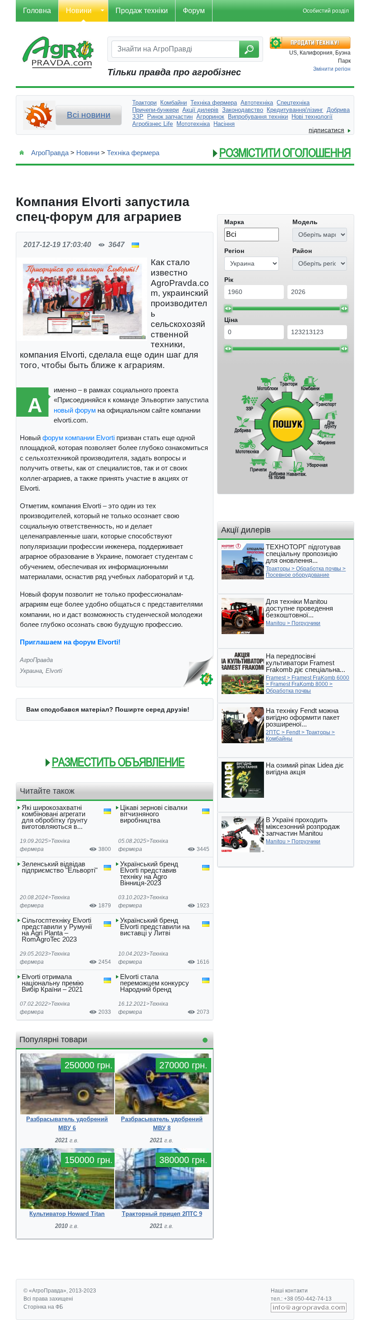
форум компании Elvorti (78, 438)
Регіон (234, 250)
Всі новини (89, 115)
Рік (228, 279)
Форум (194, 10)
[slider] (227, 308)
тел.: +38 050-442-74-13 (301, 1299)
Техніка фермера (133, 152)
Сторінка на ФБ (43, 1307)
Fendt (293, 732)
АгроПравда (50, 152)
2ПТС (273, 732)
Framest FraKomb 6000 (320, 678)
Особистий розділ (326, 11)
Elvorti (54, 670)
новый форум (75, 410)
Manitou (276, 623)
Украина (31, 670)
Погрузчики (305, 623)
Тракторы (278, 569)
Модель (305, 221)
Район (302, 250)
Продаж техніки (142, 10)
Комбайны (279, 739)
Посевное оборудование (297, 575)
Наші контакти (289, 1291)
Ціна (231, 319)
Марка (234, 221)
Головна (37, 10)
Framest (276, 678)
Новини (79, 10)
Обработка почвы (318, 569)
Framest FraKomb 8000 (299, 684)
